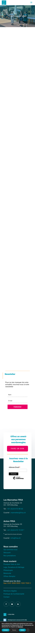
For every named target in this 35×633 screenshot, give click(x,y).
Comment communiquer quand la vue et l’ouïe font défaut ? (17, 283)
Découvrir (7, 553)
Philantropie (8, 570)
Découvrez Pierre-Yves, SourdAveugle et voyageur (17, 138)
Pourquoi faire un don (12, 564)
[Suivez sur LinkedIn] (18, 604)
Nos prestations (10, 556)
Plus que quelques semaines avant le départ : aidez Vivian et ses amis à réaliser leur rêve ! (17, 53)
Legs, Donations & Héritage (14, 567)
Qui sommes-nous (10, 550)
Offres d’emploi (9, 576)
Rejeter (22, 630)
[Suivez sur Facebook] (6, 604)
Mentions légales (10, 591)
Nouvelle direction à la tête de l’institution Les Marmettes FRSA (17, 96)
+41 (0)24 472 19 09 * (15, 530)
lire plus (10, 68)
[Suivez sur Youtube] (12, 604)
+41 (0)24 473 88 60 (15, 509)
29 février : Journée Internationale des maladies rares (14, 333)
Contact (6, 597)
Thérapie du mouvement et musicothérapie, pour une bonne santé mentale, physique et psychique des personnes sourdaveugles (17, 196)
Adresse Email (14, 467)
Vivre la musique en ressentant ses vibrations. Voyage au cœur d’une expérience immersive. (17, 240)
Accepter (6, 630)
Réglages (20, 626)
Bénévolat (7, 573)
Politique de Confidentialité (14, 594)
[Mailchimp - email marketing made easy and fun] (18, 479)
